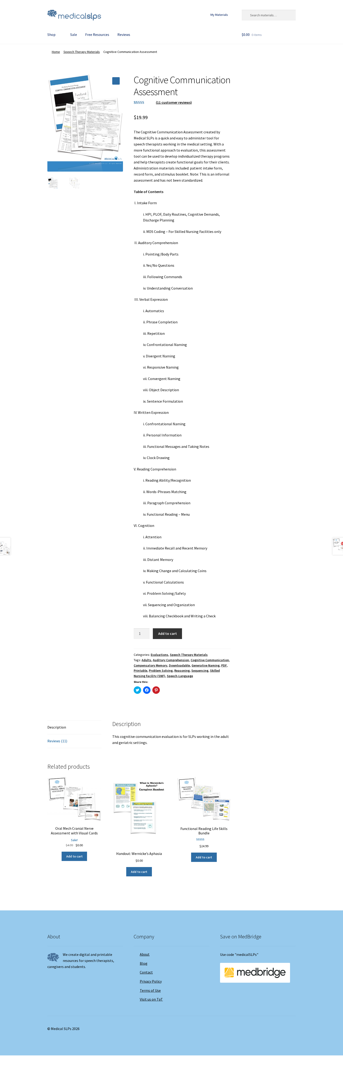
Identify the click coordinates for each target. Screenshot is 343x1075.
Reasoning (182, 670)
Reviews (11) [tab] (57, 741)
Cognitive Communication (210, 660)
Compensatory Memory (150, 665)
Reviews (123, 34)
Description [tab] (56, 727)
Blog (143, 963)
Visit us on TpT (151, 999)
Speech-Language (180, 676)
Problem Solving (161, 670)
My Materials (219, 15)
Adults (146, 660)
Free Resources (97, 34)
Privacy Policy (151, 981)
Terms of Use (150, 990)
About (145, 954)
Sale (73, 34)
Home (56, 52)
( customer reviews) (174, 102)
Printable (140, 670)
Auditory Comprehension (171, 660)
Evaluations (159, 655)
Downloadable (179, 665)
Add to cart (167, 633)
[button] (116, 81)
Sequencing (199, 670)
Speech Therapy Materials (81, 52)
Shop (51, 34)
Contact (146, 972)
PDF (224, 665)
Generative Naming (206, 665)
